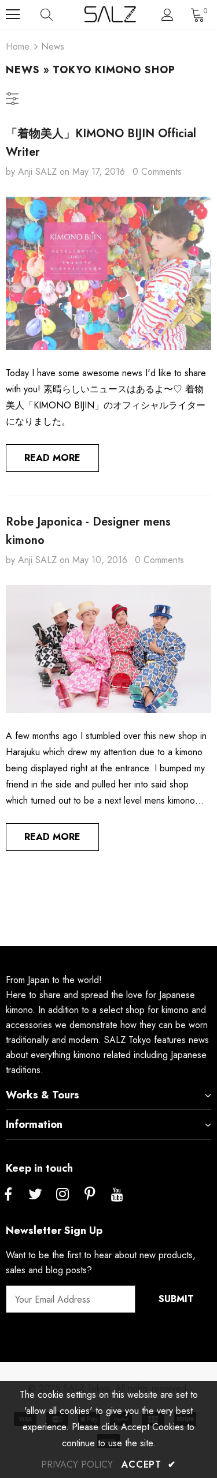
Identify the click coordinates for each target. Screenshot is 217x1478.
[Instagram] (62, 1194)
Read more (52, 457)
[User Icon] (167, 15)
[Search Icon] (58, 14)
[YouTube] (116, 1194)
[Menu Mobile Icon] (13, 14)
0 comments (157, 171)
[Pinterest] (89, 1194)
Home (18, 46)
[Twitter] (35, 1194)
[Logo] (110, 14)
